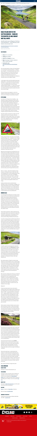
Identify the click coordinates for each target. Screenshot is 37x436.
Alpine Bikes (11, 389)
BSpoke (2, 389)
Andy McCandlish (10, 391)
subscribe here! (7, 397)
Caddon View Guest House (9, 384)
